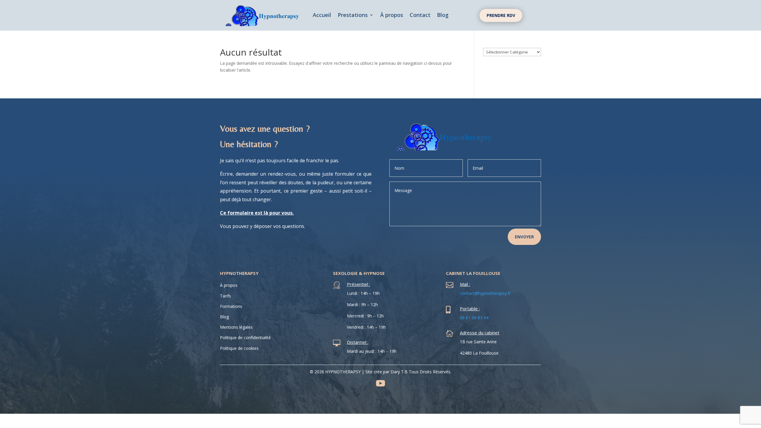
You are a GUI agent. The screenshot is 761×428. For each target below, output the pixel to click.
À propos (391, 15)
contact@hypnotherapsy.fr (485, 293)
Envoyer (524, 237)
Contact (420, 15)
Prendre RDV (501, 15)
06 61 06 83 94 (474, 317)
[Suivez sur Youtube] (380, 383)
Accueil (322, 15)
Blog (443, 15)
